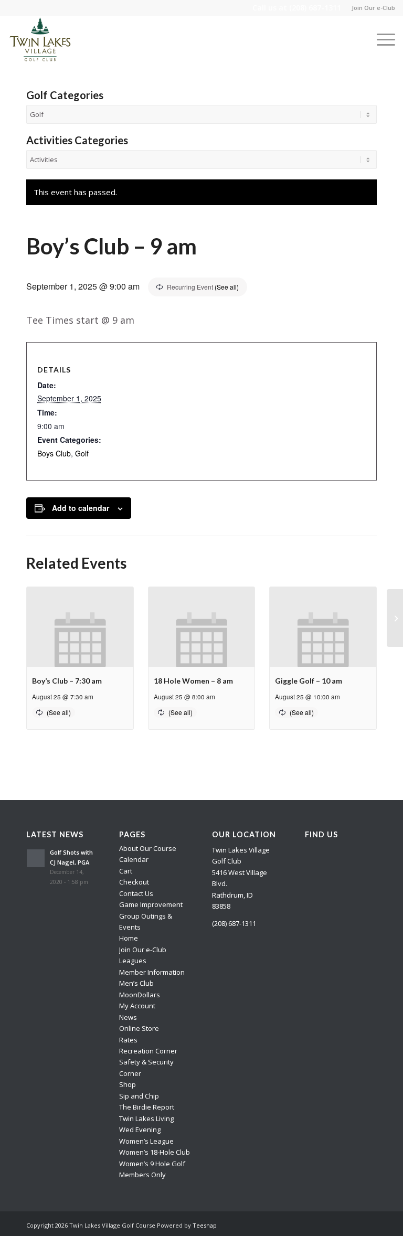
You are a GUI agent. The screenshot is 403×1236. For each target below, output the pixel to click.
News (128, 1017)
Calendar (134, 859)
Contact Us (136, 893)
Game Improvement (151, 904)
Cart (125, 871)
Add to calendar (80, 508)
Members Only (142, 1174)
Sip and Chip (139, 1096)
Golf (82, 453)
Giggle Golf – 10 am (308, 680)
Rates (128, 1040)
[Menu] (380, 39)
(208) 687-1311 (315, 8)
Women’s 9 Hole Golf (152, 1163)
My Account (137, 1005)
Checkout (134, 882)
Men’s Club (136, 983)
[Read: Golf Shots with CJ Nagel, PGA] (35, 858)
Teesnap (205, 1225)
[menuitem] (370, 7)
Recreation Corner (148, 1051)
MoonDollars (139, 994)
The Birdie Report (146, 1107)
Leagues (132, 960)
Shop (127, 1084)
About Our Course (147, 848)
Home (128, 938)
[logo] (40, 39)
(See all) (227, 286)
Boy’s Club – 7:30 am (67, 680)
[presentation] (80, 627)
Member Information (152, 972)
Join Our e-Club (373, 8)
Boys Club (54, 453)
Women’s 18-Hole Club (154, 1152)
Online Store (139, 1028)
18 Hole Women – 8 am (193, 680)
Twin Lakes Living (146, 1118)
